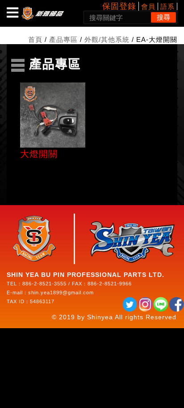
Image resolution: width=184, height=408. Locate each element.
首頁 (35, 39)
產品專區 (63, 39)
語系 (167, 6)
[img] (12, 12)
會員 (148, 6)
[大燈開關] (52, 115)
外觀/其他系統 (107, 39)
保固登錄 (119, 6)
